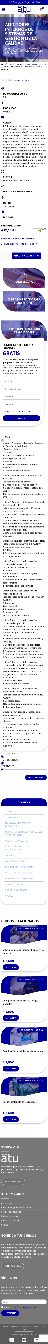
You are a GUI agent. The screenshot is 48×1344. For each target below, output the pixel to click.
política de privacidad (23, 411)
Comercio (10, 811)
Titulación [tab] (9, 753)
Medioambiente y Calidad (35, 64)
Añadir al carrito (26, 255)
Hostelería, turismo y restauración (17, 848)
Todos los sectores (16, 890)
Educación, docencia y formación (18, 825)
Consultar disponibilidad (17, 238)
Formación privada (15, 64)
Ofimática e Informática (19, 872)
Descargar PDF (36, 777)
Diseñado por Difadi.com (24, 1334)
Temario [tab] (7, 437)
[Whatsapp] (15, 2)
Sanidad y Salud (14, 884)
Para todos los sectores (19, 878)
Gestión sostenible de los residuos (20, 1102)
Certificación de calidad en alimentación (23, 1051)
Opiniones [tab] (8, 766)
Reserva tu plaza (21, 80)
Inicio (3, 64)
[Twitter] (28, 2)
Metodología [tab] (11, 760)
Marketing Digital (15, 861)
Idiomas (9, 855)
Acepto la (19, 411)
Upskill (9, 895)
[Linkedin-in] (38, 2)
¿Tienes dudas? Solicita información (19, 243)
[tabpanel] (24, 595)
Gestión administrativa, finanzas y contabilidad (23, 834)
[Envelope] (19, 2)
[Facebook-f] (24, 2)
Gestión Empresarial (16, 840)
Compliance (11, 817)
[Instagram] (33, 2)
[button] (3, 9)
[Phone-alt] (10, 2)
